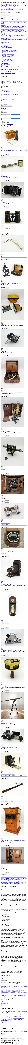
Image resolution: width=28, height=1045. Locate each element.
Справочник (11, 8)
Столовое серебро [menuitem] (5, 22)
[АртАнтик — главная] (4, 10)
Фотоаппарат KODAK (6, 584)
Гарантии (3, 36)
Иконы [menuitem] (19, 19)
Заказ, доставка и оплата (18, 35)
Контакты (21, 8)
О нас (6, 8)
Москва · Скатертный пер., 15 (8, 6)
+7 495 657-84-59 (5, 5)
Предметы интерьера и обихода (9, 51)
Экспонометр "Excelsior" (7, 551)
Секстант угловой (5, 686)
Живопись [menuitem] (14, 19)
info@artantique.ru (13, 5)
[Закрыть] (18, 4)
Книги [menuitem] (2, 19)
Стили (21, 39)
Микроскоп (3, 868)
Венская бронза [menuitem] (8, 19)
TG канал (14, 986)
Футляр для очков (5, 623)
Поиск (2, 42)
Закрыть (3, 1033)
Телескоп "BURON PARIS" (7, 723)
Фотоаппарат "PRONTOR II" (8, 202)
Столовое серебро (6, 56)
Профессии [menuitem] (15, 21)
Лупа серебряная (5, 176)
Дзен (25, 986)
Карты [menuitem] (25, 21)
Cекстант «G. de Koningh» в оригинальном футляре (13, 392)
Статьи (2, 41)
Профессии (14, 29)
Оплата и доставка (5, 991)
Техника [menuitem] (17, 22)
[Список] (2, 107)
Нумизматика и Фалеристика (11, 27)
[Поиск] (1, 18)
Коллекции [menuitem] (12, 22)
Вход (15, 9)
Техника (3, 122)
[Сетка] (1, 107)
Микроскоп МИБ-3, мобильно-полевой (10, 283)
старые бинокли (9, 953)
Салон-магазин (8, 35)
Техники (25, 39)
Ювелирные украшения (6, 32)
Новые (2, 109)
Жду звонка (3, 1022)
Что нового (13, 4)
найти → (18, 12)
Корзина (22, 9)
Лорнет (2, 256)
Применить (3, 124)
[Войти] (2, 18)
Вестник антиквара (5, 64)
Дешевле (6, 109)
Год (1, 115)
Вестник (16, 8)
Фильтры (4, 105)
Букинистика (4, 26)
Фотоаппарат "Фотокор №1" (8, 774)
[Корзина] (6, 18)
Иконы (2, 27)
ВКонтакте (3, 66)
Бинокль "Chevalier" (5, 228)
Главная (2, 35)
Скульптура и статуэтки (8, 54)
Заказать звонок (4, 15)
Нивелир (3, 469)
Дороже (11, 109)
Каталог (3, 8)
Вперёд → (5, 874)
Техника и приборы (22, 31)
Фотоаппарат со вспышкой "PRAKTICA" (11, 747)
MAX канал (20, 986)
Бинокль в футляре (5, 523)
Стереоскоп (3, 324)
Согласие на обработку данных (19, 992)
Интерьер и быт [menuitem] (8, 21)
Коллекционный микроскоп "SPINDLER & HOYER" (14, 150)
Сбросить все (10, 124)
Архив (6, 41)
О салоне (17, 990)
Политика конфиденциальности (10, 992)
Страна (2, 121)
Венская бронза (11, 26)
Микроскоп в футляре (6, 431)
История (8, 36)
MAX (11, 9)
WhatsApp (3, 9)
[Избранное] (17, 9)
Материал (3, 119)
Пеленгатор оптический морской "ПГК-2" (11, 650)
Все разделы (4, 39)
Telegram (8, 9)
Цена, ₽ (2, 111)
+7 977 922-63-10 (22, 995)
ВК (24, 8)
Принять (14, 1043)
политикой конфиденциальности (6, 1040)
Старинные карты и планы (12, 30)
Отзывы (12, 36)
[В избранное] (2, 149)
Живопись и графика (20, 26)
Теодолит (3, 498)
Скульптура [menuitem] (21, 21)
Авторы (9, 39)
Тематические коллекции (11, 31)
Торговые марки (15, 39)
